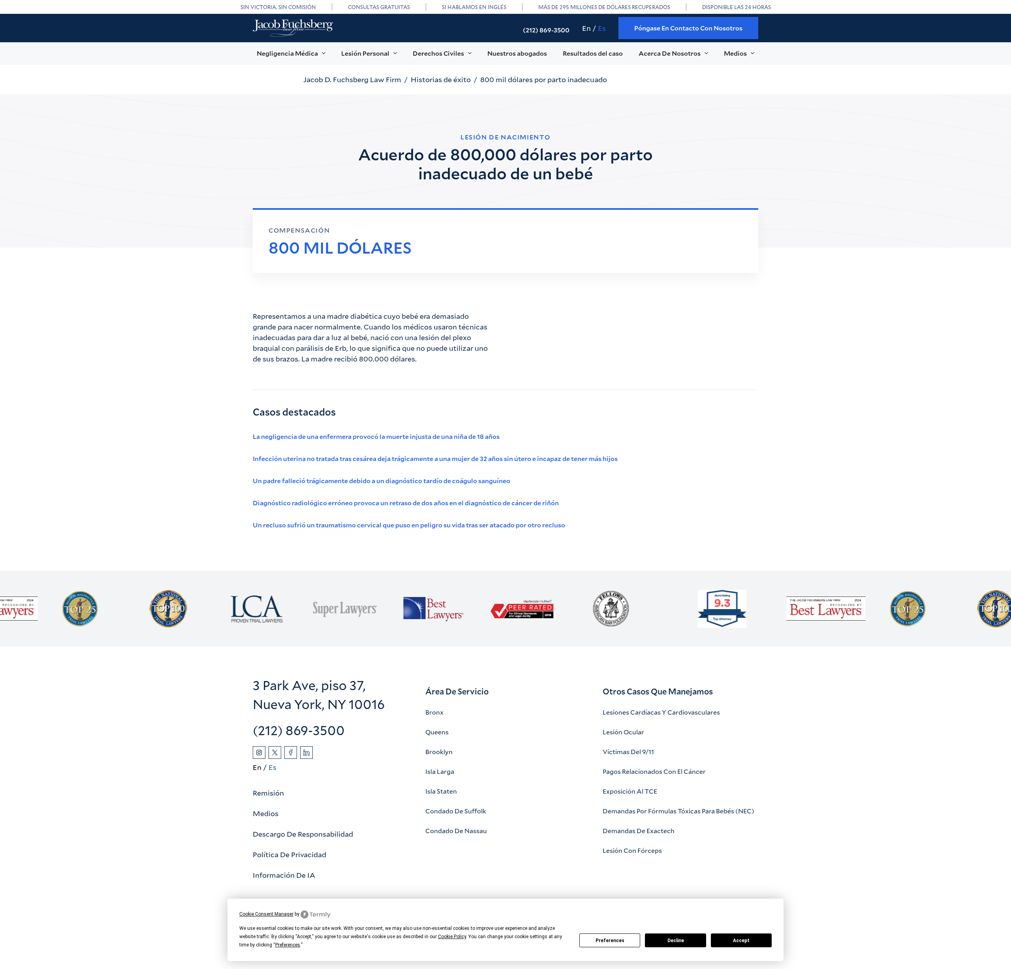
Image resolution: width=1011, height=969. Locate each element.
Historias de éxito (441, 79)
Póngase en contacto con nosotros (688, 28)
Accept (741, 940)
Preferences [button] (287, 945)
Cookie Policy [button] (452, 936)
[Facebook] (290, 752)
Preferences (610, 940)
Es (602, 28)
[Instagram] (259, 752)
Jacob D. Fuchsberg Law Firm (352, 79)
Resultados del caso (593, 53)
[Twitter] (275, 752)
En (586, 28)
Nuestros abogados (517, 53)
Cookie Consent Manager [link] (266, 914)
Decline (675, 940)
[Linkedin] (306, 752)
